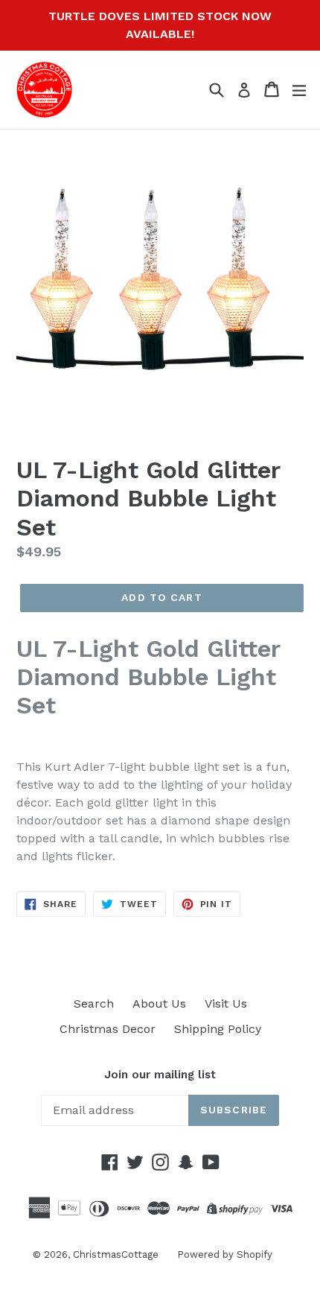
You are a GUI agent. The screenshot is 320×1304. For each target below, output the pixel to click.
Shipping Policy (217, 1029)
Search (94, 1003)
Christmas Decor (108, 1029)
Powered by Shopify (224, 1254)
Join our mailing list (160, 1074)
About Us (159, 1003)
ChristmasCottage (116, 1254)
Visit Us (226, 1003)
